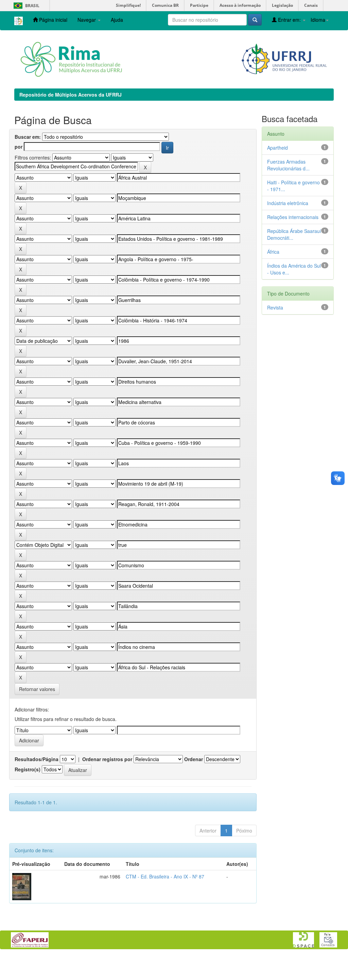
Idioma (318, 19)
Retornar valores (37, 689)
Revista (275, 307)
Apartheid (277, 147)
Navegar (87, 19)
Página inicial (52, 19)
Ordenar (193, 759)
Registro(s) (27, 769)
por (18, 146)
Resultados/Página (36, 759)
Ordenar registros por (107, 759)
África (273, 251)
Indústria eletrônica (287, 203)
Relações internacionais (292, 217)
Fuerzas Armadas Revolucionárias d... (288, 165)
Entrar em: (289, 19)
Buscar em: (28, 136)
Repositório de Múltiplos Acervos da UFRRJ (70, 94)
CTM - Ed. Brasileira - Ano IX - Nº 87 (165, 876)
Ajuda (117, 19)
